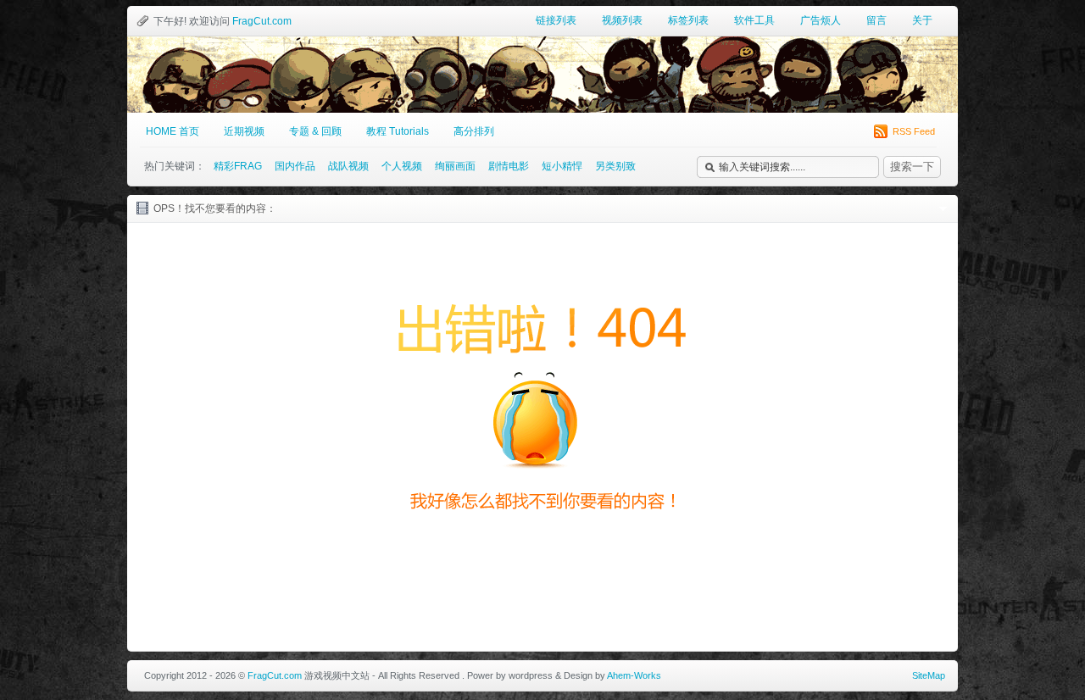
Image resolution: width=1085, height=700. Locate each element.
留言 (876, 20)
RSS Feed (914, 131)
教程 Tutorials (397, 131)
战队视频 (348, 166)
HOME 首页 (172, 131)
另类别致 (615, 166)
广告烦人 (820, 20)
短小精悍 (562, 166)
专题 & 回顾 (315, 131)
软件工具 (754, 20)
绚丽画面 (455, 166)
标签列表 (688, 20)
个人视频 (401, 166)
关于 (922, 20)
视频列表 (622, 20)
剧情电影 (508, 166)
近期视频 (244, 131)
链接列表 (556, 20)
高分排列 (473, 131)
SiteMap (928, 675)
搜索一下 (912, 166)
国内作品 (295, 166)
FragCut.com (262, 21)
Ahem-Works (634, 675)
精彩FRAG (238, 166)
